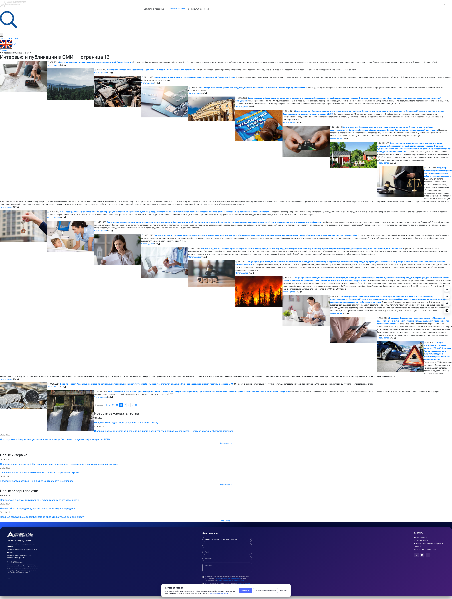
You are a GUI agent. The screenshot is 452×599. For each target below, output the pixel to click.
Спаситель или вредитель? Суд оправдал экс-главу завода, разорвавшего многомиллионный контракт (60, 464)
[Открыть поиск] (9, 19)
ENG (14, 44)
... (109, 405)
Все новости (226, 443)
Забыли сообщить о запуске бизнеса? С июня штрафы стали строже (39, 472)
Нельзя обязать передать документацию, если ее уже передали (37, 508)
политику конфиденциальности (231, 578)
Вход (2, 38)
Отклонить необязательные (265, 590)
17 (125, 405)
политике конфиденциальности (220, 593)
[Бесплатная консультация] (447, 289)
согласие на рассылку (243, 583)
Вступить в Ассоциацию (155, 9)
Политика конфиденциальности (19, 541)
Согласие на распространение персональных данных (19, 556)
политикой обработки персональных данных (230, 580)
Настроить (283, 590)
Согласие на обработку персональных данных (22, 551)
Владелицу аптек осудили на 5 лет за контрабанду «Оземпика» (36, 481)
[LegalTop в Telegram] (431, 4)
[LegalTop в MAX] (437, 4)
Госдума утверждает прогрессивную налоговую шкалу (126, 422)
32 (136, 405)
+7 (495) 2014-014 (421, 540)
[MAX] (447, 310)
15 (117, 405)
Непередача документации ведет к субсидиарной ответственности (39, 500)
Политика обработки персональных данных (20, 545)
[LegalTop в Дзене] (444, 4)
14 (113, 405)
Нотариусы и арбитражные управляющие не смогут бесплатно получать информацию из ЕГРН (55, 439)
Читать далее (53, 65)
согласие (218, 578)
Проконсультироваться (198, 9)
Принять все (245, 590)
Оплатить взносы (177, 8)
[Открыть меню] (450, 4)
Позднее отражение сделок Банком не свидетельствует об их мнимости (42, 517)
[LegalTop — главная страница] (23, 534)
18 (128, 405)
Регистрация (14, 38)
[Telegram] (447, 303)
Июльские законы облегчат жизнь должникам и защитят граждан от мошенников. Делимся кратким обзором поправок (163, 431)
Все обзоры (226, 521)
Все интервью (226, 485)
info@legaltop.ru (420, 537)
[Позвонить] (447, 296)
